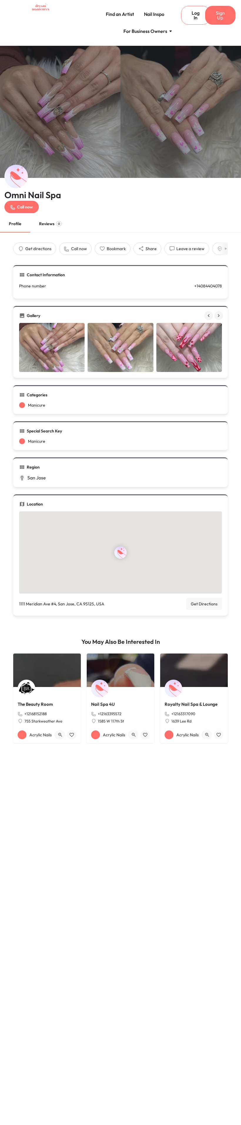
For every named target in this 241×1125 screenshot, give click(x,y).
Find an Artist (120, 14)
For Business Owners (145, 31)
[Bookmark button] (71, 735)
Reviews (49, 223)
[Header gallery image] (60, 112)
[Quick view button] (60, 735)
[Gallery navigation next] (219, 315)
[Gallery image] (52, 347)
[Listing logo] (16, 176)
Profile (15, 223)
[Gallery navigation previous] (209, 315)
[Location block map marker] (120, 552)
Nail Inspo (154, 14)
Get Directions (204, 604)
